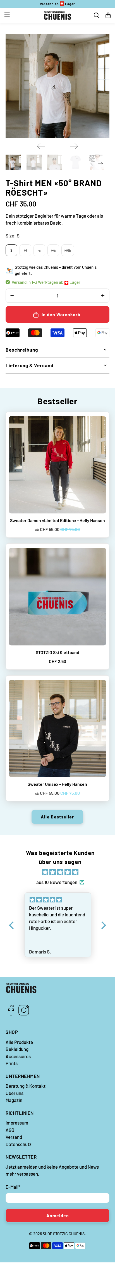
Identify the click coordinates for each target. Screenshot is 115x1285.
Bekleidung (17, 1049)
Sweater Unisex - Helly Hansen (57, 784)
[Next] (74, 146)
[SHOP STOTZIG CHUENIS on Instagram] (23, 1014)
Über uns (14, 1093)
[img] (60, 872)
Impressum (17, 1122)
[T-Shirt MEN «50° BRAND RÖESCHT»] (57, 86)
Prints (12, 1063)
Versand (14, 1137)
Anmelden (57, 1215)
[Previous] (41, 146)
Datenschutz (19, 1144)
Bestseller (57, 401)
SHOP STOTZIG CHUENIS (64, 1233)
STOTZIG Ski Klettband (57, 652)
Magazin (14, 1100)
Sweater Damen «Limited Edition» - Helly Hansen (57, 520)
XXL (67, 250)
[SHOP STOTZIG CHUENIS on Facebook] (11, 1014)
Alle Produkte (19, 1042)
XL (53, 250)
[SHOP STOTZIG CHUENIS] (57, 15)
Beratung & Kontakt (25, 1086)
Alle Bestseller (57, 816)
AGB (10, 1130)
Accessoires (18, 1056)
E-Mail (13, 1187)
